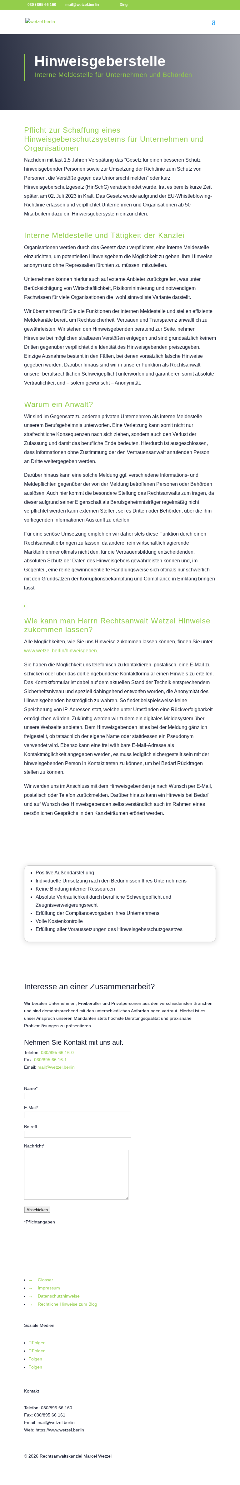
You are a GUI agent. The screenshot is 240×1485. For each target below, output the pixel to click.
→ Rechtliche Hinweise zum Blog (62, 1304)
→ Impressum (44, 1287)
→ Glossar (40, 1279)
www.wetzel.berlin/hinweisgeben (60, 650)
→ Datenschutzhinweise (54, 1295)
